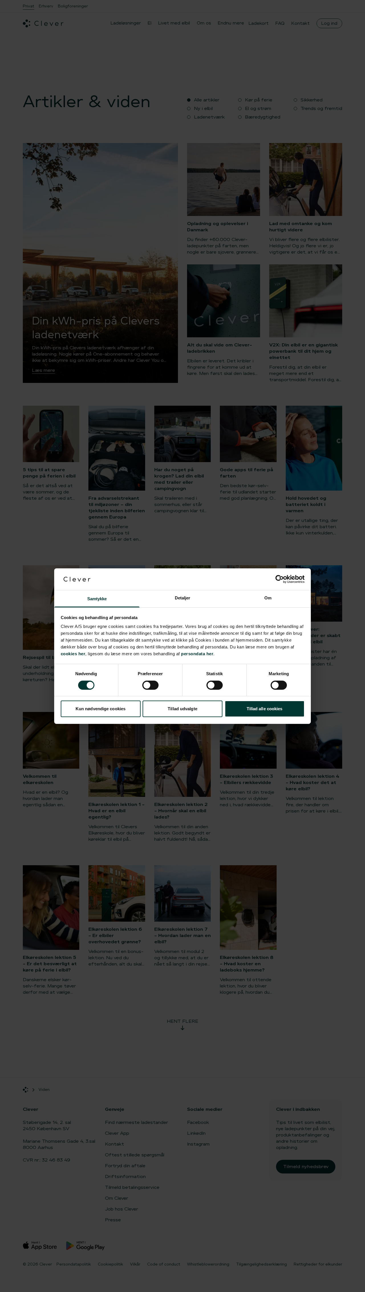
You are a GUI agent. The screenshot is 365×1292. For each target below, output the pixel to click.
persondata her (197, 653)
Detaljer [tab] (182, 597)
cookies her (73, 653)
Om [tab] (267, 597)
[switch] (150, 685)
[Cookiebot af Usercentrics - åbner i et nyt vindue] (280, 579)
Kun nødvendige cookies (100, 708)
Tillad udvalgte (182, 708)
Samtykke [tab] (97, 598)
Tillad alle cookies (265, 708)
